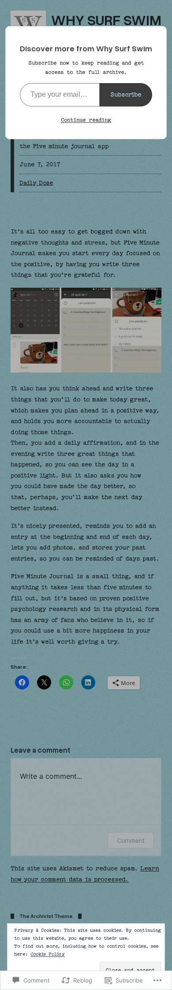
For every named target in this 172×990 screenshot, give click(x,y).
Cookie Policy (47, 954)
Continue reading (86, 119)
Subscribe (126, 94)
